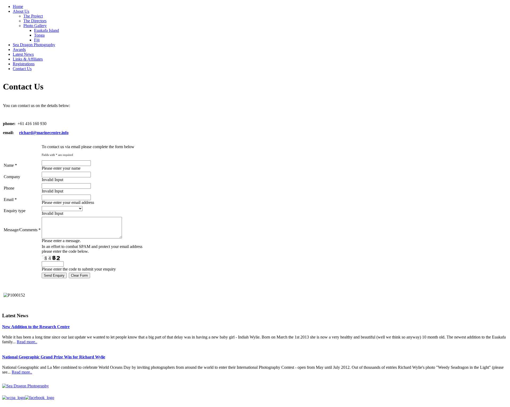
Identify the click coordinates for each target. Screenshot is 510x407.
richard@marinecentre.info (44, 132)
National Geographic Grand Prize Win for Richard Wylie (53, 357)
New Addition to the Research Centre (36, 326)
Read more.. (27, 342)
